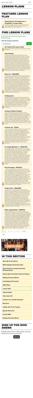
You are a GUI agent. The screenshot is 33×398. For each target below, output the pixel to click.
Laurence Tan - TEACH (12, 127)
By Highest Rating (21, 36)
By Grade (4, 36)
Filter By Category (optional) (9, 41)
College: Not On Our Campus (11, 307)
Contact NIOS (7, 314)
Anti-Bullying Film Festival (11, 281)
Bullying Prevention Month (11, 277)
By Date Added (11, 36)
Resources (6, 303)
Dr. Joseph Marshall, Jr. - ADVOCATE (16, 147)
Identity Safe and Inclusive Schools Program (16, 274)
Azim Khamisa (9, 53)
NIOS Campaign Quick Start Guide (13, 265)
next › (24, 231)
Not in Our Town (7, 2)
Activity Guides (7, 292)
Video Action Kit (7, 296)
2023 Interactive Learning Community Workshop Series (14, 269)
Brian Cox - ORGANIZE (12, 74)
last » (3, 234)
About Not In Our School (10, 261)
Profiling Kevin (9, 96)
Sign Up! (16, 337)
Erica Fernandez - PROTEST (13, 167)
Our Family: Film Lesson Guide (14, 47)
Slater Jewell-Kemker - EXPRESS (15, 210)
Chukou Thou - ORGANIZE (13, 188)
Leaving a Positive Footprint (13, 111)
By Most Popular (5, 38)
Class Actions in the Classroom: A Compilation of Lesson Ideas (15, 22)
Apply (29, 44)
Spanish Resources (8, 311)
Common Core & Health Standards (13, 299)
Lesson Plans (7, 288)
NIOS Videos (6, 285)
